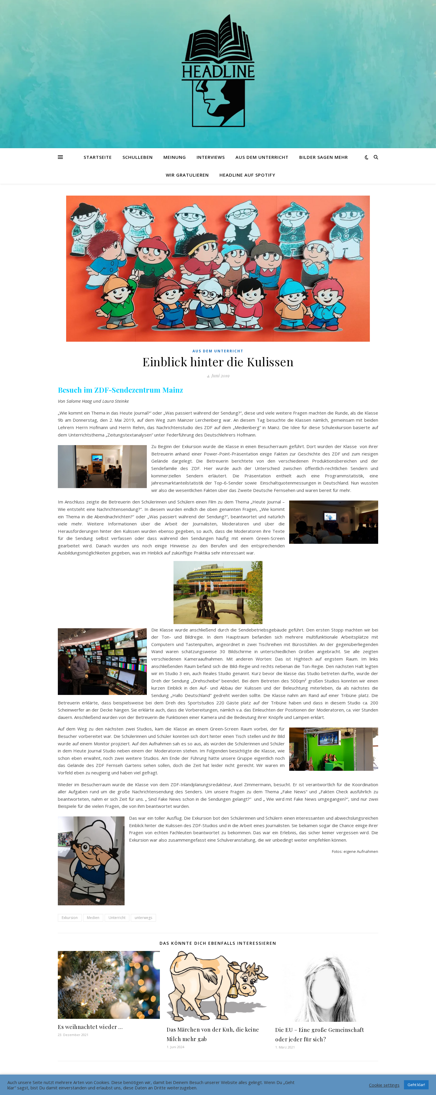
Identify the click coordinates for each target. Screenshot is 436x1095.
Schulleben (137, 157)
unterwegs (143, 917)
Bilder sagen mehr (323, 157)
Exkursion (70, 917)
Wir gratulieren (187, 175)
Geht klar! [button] (416, 1084)
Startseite (98, 157)
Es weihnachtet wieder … (90, 1026)
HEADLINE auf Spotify (247, 175)
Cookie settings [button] (384, 1085)
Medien (93, 917)
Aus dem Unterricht (262, 157)
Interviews (211, 157)
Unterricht (117, 917)
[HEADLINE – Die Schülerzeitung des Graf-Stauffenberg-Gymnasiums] (218, 70)
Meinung (174, 157)
